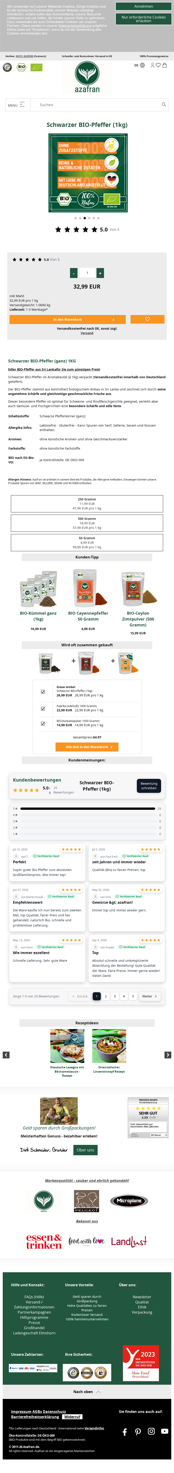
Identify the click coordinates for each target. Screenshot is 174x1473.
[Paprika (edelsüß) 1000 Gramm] (88, 663)
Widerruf (72, 1416)
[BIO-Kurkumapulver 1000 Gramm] (127, 663)
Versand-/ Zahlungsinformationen (34, 1305)
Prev (6, 1055)
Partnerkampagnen (34, 1312)
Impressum (21, 1411)
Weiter (147, 996)
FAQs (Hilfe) (34, 1296)
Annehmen (143, 6)
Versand (87, 333)
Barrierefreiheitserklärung (35, 1416)
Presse (34, 1322)
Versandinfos (94, 1428)
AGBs (37, 1411)
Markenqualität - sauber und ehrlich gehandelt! (87, 1180)
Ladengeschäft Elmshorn (34, 1333)
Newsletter (142, 1296)
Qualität (142, 1302)
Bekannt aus (87, 1221)
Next (167, 1055)
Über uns (85, 1150)
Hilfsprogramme (34, 1317)
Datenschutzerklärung (75, 25)
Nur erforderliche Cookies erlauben (144, 19)
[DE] (142, 66)
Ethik (142, 1307)
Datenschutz (54, 1411)
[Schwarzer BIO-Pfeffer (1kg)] (48, 663)
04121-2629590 (24, 56)
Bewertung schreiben (149, 785)
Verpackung (142, 1312)
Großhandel (34, 1327)
